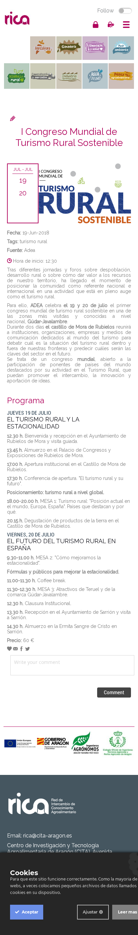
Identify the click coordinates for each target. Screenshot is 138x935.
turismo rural (33, 241)
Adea (29, 250)
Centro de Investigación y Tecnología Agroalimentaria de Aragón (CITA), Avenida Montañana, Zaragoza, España (59, 851)
